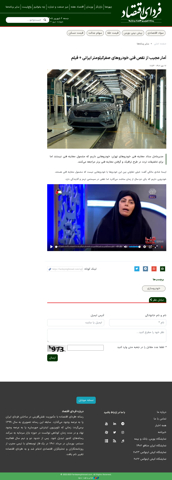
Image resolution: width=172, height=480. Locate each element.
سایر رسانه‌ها (143, 44)
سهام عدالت (95, 33)
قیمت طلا (112, 33)
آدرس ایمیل (97, 315)
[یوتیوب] (106, 424)
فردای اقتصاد (141, 13)
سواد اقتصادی (156, 33)
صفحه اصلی (160, 44)
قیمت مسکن (76, 33)
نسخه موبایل (86, 400)
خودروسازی (153, 288)
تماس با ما (160, 419)
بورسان (89, 7)
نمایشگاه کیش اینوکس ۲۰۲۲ (150, 459)
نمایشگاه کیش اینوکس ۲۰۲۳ (149, 452)
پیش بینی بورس (133, 33)
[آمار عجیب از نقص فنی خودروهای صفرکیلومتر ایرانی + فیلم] (106, 109)
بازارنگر (99, 7)
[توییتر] (115, 432)
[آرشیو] (106, 441)
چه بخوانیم (39, 7)
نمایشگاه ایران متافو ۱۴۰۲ (151, 446)
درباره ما (161, 412)
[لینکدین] (115, 424)
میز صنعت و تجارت (58, 7)
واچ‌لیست (26, 7)
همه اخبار (160, 426)
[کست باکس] (123, 441)
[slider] (85, 246)
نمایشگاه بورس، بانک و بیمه (150, 439)
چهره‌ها (108, 7)
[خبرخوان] (115, 441)
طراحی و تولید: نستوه (85, 478)
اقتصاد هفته (77, 7)
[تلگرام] (123, 424)
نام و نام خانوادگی (155, 315)
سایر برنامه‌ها (12, 7)
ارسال (52, 358)
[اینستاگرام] (123, 432)
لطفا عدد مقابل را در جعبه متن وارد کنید (141, 347)
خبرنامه (162, 432)
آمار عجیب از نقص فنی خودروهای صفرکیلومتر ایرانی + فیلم (118, 58)
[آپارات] (106, 432)
